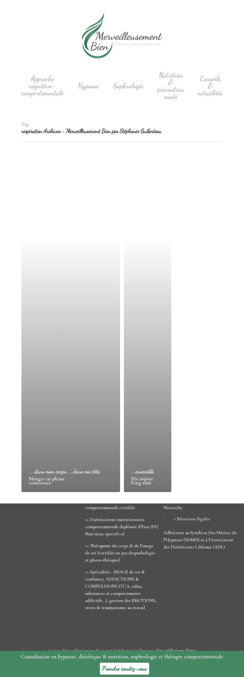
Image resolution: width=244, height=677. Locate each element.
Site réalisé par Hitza (176, 650)
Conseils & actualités (210, 86)
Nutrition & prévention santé (171, 86)
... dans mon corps (47, 471)
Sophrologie (128, 86)
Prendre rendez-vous (124, 668)
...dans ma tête (84, 471)
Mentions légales (193, 519)
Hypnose (88, 86)
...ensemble (142, 471)
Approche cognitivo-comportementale (42, 86)
